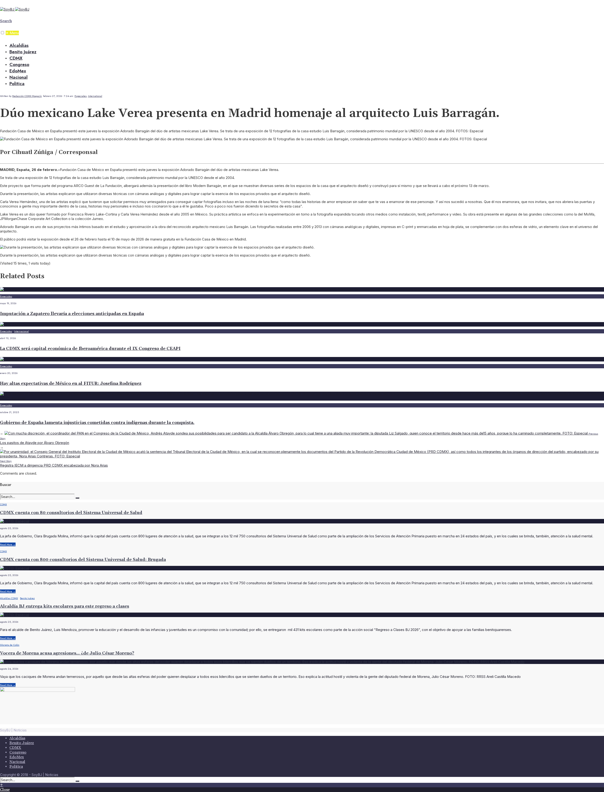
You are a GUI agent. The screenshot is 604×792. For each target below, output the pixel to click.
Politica (17, 83)
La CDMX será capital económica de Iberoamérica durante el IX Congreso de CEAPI (90, 348)
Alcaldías (19, 45)
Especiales (81, 96)
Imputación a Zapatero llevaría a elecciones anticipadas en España (72, 313)
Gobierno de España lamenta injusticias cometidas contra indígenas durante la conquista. (97, 422)
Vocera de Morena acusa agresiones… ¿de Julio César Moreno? (67, 653)
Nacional (18, 77)
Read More (8, 544)
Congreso (19, 64)
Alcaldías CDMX (9, 598)
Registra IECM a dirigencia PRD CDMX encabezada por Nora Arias (54, 463)
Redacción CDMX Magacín (27, 96)
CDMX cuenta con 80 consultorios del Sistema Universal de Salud (71, 512)
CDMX (15, 58)
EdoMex (17, 71)
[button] (2, 32)
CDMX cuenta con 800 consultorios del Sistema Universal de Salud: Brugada (83, 559)
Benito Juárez (22, 52)
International (95, 96)
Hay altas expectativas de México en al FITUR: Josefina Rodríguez (70, 383)
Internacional (21, 331)
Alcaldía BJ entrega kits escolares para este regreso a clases (64, 606)
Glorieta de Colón (9, 645)
